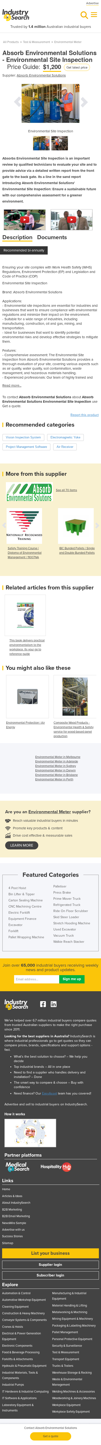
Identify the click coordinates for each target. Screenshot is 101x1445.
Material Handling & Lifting (69, 1305)
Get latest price (76, 67)
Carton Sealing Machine (25, 900)
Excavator (15, 925)
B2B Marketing (12, 1209)
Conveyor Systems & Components (24, 1320)
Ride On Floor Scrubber (70, 911)
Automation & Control (16, 1293)
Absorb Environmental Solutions (41, 75)
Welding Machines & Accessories (73, 1391)
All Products (11, 42)
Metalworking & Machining (69, 1312)
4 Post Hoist (17, 888)
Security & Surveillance (67, 1346)
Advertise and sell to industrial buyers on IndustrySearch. (46, 1104)
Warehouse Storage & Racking (72, 1373)
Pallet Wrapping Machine (26, 937)
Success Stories (12, 1236)
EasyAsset (49, 1093)
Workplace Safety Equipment (71, 1412)
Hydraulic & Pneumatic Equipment (24, 1366)
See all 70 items (66, 490)
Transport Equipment (65, 1359)
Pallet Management (65, 1332)
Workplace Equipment (66, 1405)
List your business (50, 1253)
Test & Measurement (36, 42)
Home (6, 1189)
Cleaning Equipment (15, 1307)
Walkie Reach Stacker (68, 942)
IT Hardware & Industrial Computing (25, 1391)
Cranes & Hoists (12, 1327)
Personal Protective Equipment (72, 1339)
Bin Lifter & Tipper (21, 894)
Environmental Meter (68, 42)
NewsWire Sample (14, 1223)
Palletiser (59, 886)
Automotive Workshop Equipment (24, 1300)
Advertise (92, 3)
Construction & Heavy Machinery (23, 1313)
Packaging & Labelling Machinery (74, 1326)
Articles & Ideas (12, 1196)
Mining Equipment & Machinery (72, 1319)
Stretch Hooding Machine (71, 923)
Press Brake (62, 893)
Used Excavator (64, 929)
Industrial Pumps (13, 1385)
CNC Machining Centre (25, 906)
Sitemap (7, 1243)
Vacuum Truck (63, 936)
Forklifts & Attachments (17, 1359)
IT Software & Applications (19, 1398)
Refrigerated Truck (66, 905)
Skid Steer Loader (66, 917)
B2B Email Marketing (16, 1216)
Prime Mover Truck (67, 899)
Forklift (13, 931)
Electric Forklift (19, 913)
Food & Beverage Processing (20, 1352)
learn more (21, 845)
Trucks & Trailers (62, 1366)
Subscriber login (50, 1275)
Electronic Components (17, 1346)
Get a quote (50, 1436)
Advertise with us (13, 1230)
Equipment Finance (22, 919)
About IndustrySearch (16, 1203)
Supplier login (50, 1264)
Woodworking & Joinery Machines (74, 1398)
